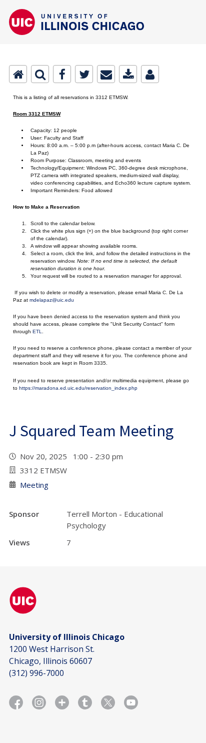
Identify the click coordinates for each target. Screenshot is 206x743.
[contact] (150, 74)
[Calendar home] (18, 74)
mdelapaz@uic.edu (52, 300)
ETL (37, 331)
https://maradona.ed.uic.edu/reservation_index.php (78, 388)
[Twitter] (84, 74)
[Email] (106, 74)
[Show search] (40, 74)
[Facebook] (62, 74)
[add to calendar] (128, 74)
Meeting (34, 485)
